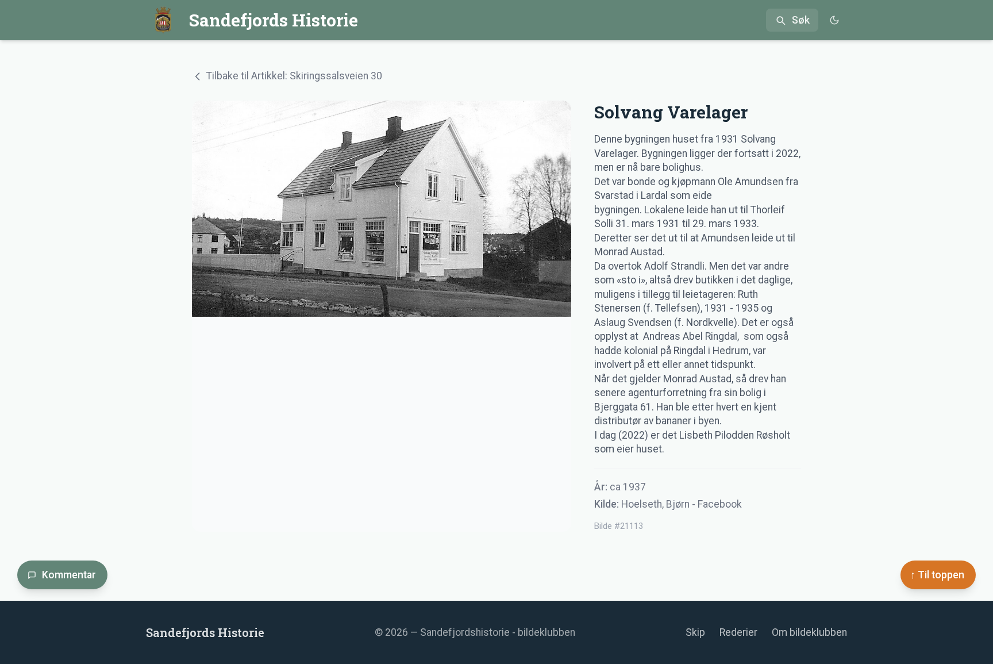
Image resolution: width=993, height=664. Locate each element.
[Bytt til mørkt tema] (834, 20)
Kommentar (69, 575)
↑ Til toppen (937, 575)
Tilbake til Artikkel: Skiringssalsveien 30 (294, 76)
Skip (695, 632)
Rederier (738, 632)
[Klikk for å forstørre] (381, 316)
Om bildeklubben (809, 632)
